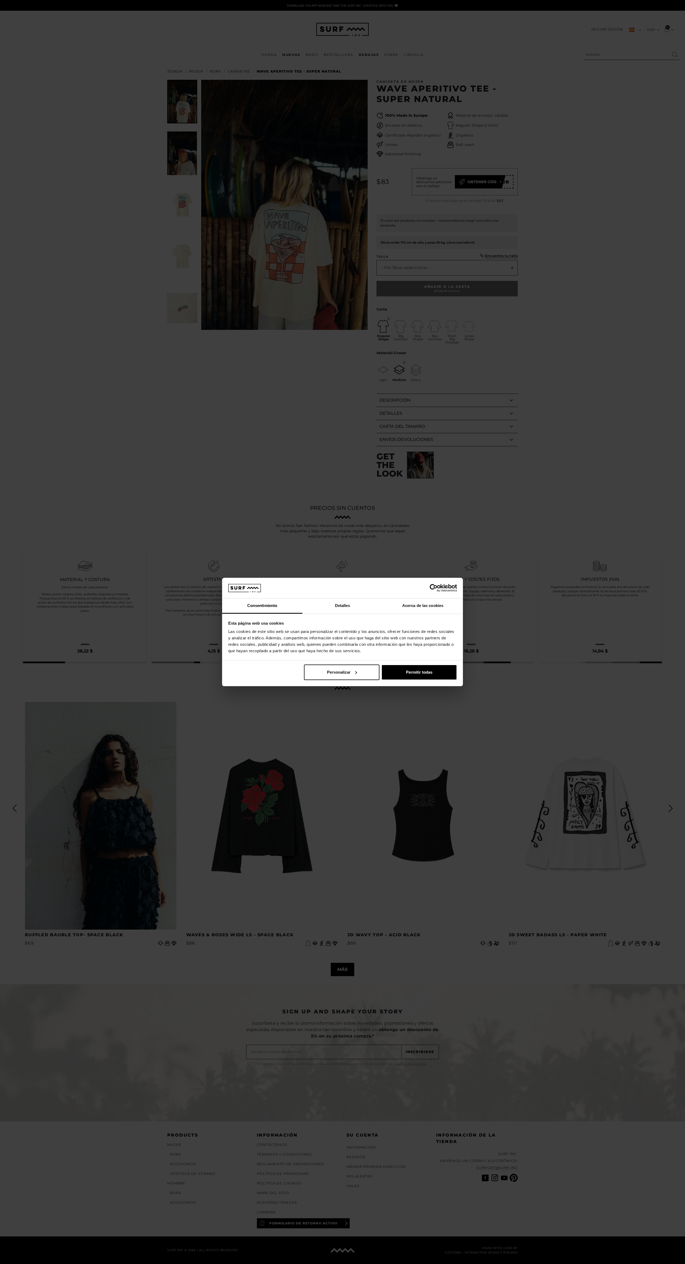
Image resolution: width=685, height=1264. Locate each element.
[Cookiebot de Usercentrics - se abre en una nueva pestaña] (433, 588)
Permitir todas (419, 672)
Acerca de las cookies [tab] (422, 605)
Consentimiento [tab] (262, 605)
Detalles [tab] (342, 605)
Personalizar (339, 672)
